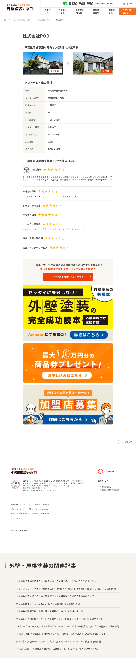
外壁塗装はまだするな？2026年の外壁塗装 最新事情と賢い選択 (48, 603)
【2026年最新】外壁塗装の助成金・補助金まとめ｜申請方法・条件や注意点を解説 (57, 648)
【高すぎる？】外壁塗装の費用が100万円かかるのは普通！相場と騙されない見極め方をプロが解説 (66, 588)
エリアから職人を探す (22, 19)
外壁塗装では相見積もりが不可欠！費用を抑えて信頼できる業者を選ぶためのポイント (59, 618)
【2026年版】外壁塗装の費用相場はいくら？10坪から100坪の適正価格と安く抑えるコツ (61, 633)
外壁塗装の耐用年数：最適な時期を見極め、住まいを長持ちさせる (49, 611)
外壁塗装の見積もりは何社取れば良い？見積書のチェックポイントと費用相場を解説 (58, 641)
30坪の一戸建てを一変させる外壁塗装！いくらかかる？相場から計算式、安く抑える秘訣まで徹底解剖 (67, 626)
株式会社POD (44, 19)
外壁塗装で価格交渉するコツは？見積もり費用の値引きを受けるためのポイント (56, 581)
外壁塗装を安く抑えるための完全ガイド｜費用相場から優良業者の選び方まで (55, 596)
